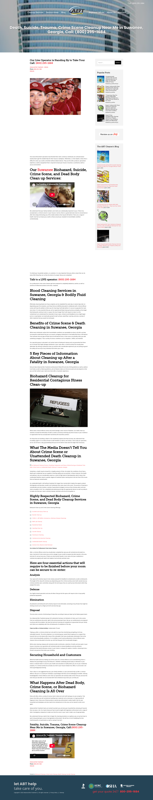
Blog (63, 12)
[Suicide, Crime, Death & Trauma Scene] (55, 114)
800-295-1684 (129, 791)
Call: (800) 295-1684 (136, 3)
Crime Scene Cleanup (51, 774)
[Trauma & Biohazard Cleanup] (59, 467)
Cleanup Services (35, 12)
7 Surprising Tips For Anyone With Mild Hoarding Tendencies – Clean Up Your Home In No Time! (112, 98)
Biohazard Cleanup (40, 774)
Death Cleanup (62, 774)
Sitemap (62, 792)
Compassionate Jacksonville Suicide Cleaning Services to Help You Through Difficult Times (111, 79)
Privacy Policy (54, 792)
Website (32, 71)
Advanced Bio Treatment (77, 10)
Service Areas (52, 12)
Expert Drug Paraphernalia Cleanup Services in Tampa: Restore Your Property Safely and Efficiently (112, 117)
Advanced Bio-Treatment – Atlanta (39, 67)
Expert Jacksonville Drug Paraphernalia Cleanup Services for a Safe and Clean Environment (112, 88)
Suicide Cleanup (70, 774)
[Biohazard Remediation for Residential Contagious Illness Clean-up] (59, 426)
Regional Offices (96, 12)
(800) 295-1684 (44, 63)
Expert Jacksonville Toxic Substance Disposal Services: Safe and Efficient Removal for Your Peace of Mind (113, 108)
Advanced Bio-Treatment (36, 762)
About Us (111, 12)
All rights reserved (43, 792)
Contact (122, 12)
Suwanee (45, 170)
